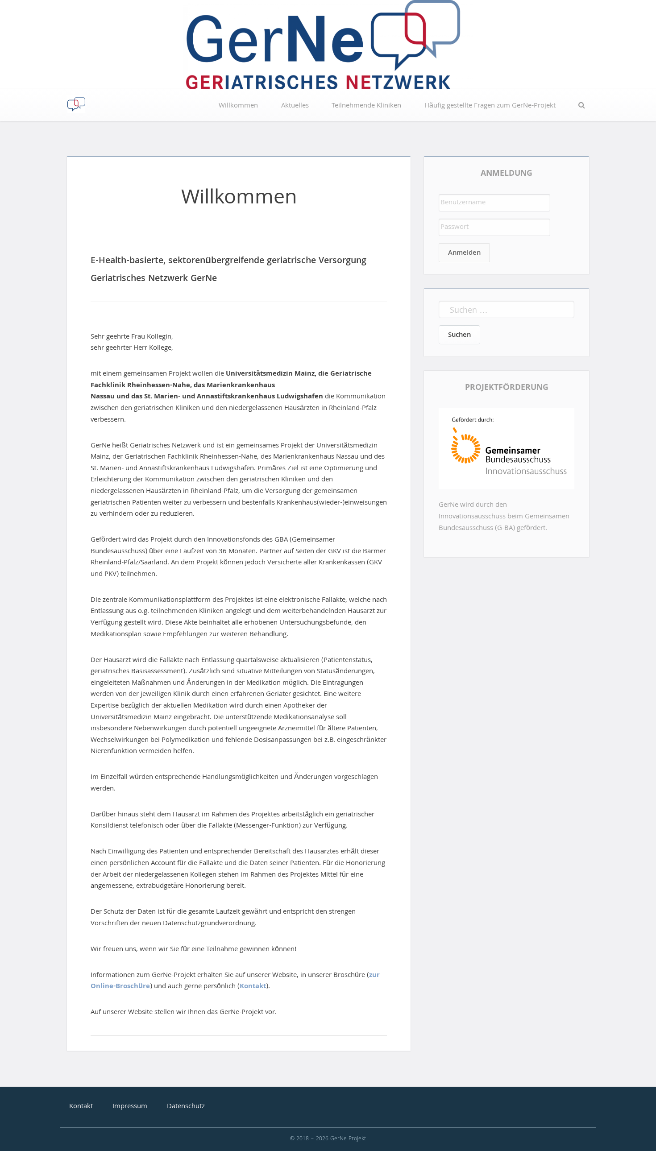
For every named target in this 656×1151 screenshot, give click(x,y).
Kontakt (253, 987)
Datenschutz (186, 1107)
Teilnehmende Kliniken (366, 106)
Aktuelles (295, 106)
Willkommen (238, 106)
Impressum (129, 1107)
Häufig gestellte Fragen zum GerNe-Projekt (490, 106)
